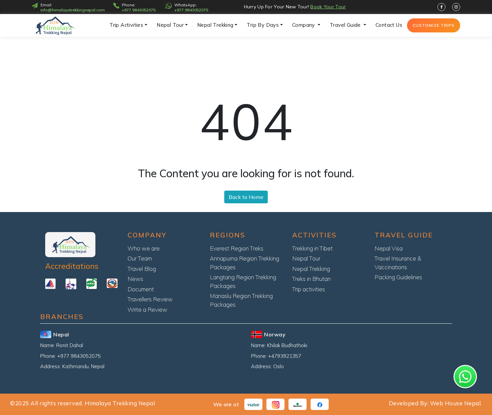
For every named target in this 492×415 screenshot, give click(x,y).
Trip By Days (263, 25)
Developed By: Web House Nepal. (435, 403)
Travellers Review (150, 299)
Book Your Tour (328, 7)
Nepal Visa (389, 248)
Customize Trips (434, 25)
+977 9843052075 (139, 10)
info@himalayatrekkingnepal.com (72, 10)
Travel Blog (142, 268)
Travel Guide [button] (346, 25)
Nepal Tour (170, 25)
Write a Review (147, 309)
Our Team (140, 258)
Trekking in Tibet (312, 248)
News (135, 278)
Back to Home (246, 197)
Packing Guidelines (398, 277)
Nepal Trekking (215, 25)
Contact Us (389, 25)
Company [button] (304, 25)
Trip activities (126, 25)
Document (141, 289)
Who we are (144, 248)
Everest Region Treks (236, 248)
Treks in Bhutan (311, 278)
